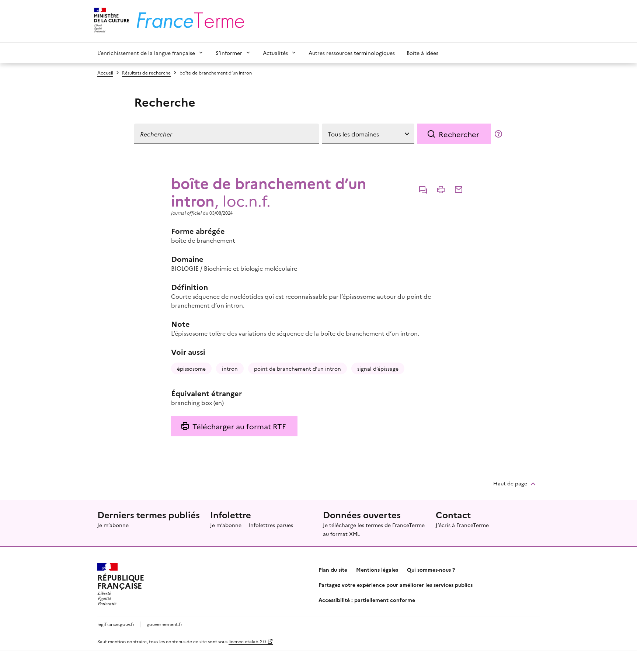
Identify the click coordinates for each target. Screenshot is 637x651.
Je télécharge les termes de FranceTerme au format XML (374, 529)
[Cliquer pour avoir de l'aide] (498, 133)
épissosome (191, 368)
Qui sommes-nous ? (431, 569)
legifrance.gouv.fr (116, 624)
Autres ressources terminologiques (352, 52)
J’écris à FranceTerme (462, 525)
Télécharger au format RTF (239, 426)
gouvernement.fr (164, 624)
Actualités (275, 52)
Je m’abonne (113, 525)
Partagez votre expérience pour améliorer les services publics (395, 584)
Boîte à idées (422, 52)
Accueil (105, 72)
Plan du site (332, 569)
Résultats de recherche (146, 72)
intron (230, 368)
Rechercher (459, 134)
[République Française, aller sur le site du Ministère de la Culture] (110, 21)
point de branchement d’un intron (297, 368)
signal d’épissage (377, 368)
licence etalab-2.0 (247, 641)
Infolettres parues (271, 525)
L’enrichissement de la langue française (146, 52)
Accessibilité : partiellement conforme (366, 599)
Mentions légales (377, 569)
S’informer (229, 52)
